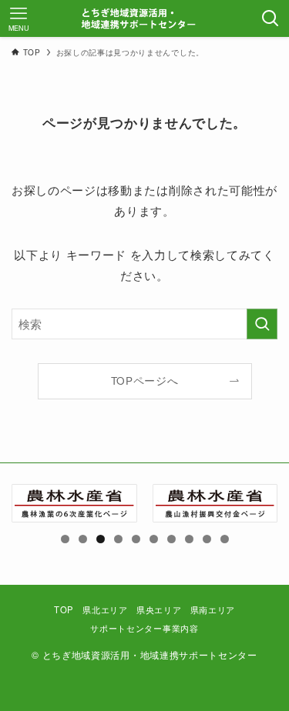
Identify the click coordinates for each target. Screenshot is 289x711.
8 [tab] (189, 539)
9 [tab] (207, 539)
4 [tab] (118, 539)
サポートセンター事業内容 (144, 628)
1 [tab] (65, 539)
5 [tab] (136, 539)
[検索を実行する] (262, 324)
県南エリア (212, 609)
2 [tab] (83, 539)
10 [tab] (225, 539)
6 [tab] (154, 539)
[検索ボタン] (270, 18)
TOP (64, 609)
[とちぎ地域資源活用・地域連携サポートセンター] (145, 18)
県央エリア (158, 609)
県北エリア (104, 609)
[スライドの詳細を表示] (74, 503)
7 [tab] (171, 539)
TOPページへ (145, 380)
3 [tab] (100, 539)
